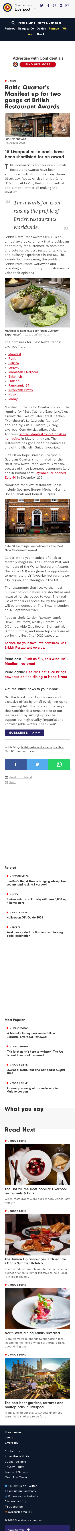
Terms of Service (16, 1472)
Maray (13, 399)
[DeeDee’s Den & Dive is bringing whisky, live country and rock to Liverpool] (37, 879)
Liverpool (21, 751)
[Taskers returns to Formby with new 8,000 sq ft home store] (37, 898)
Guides (41, 28)
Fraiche (13, 381)
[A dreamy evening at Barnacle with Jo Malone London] (37, 1087)
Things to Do (26, 28)
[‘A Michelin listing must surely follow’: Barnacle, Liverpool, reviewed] (37, 1032)
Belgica (13, 363)
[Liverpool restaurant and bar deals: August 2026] (37, 1068)
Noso (12, 394)
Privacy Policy (14, 1466)
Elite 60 (9, 751)
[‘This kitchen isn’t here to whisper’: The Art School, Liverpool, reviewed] (37, 1050)
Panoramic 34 (18, 385)
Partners (54, 28)
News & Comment (49, 22)
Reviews (10, 28)
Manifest (14, 354)
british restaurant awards (36, 747)
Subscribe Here (16, 1461)
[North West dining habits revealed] (37, 1315)
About (40, 34)
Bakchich (15, 376)
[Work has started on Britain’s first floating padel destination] (37, 931)
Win (64, 28)
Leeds (9, 1437)
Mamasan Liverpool (23, 372)
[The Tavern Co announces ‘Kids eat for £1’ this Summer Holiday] (37, 1243)
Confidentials (16, 139)
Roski (12, 358)
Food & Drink (26, 22)
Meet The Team (16, 1477)
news (32, 751)
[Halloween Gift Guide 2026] (37, 914)
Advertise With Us (17, 1456)
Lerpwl (13, 367)
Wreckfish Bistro (20, 390)
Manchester (13, 1432)
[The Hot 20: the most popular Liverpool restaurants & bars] (37, 1171)
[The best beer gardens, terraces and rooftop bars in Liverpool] (37, 1385)
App (30, 34)
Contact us (12, 1451)
